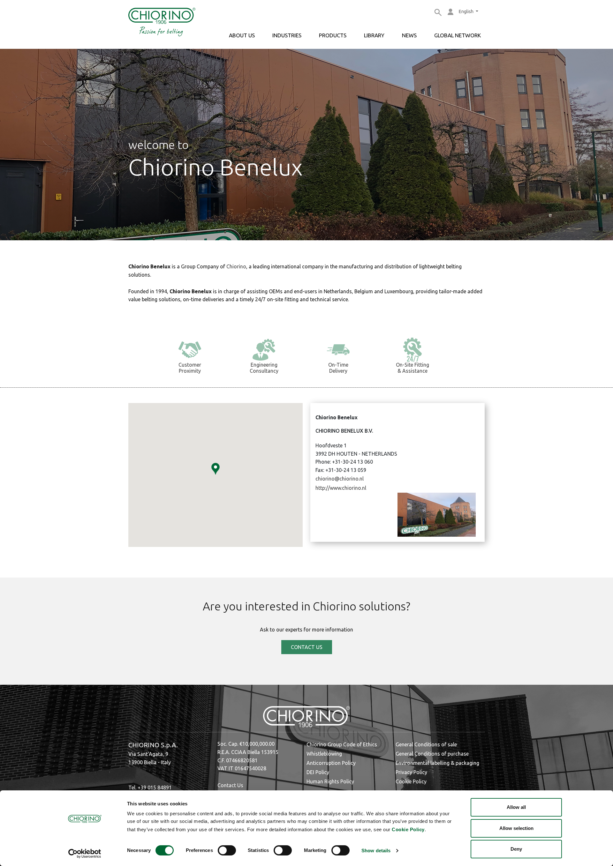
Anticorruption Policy (331, 763)
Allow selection (516, 828)
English (466, 11)
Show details (375, 850)
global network (457, 35)
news (409, 35)
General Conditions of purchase (432, 754)
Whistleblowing (324, 754)
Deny (516, 849)
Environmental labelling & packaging (437, 763)
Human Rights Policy (330, 781)
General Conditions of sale (426, 744)
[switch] (227, 850)
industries (286, 35)
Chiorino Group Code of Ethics (341, 744)
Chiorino (236, 266)
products (332, 35)
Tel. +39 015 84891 (150, 787)
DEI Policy (317, 772)
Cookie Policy (408, 829)
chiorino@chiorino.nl (339, 479)
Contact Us (230, 785)
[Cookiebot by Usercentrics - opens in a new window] (85, 853)
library (374, 35)
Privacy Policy (411, 772)
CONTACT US (306, 647)
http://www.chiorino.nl (340, 488)
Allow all (516, 807)
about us (242, 35)
